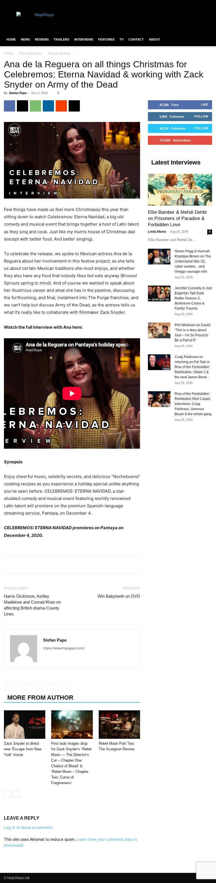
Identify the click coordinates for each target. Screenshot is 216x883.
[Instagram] (189, 4)
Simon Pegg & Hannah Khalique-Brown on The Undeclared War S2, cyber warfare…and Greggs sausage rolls (193, 261)
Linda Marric (157, 231)
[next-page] (16, 794)
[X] (198, 4)
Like (204, 104)
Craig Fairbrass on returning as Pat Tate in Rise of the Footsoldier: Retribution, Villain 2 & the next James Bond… (192, 367)
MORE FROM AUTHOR (40, 697)
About (154, 39)
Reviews (42, 39)
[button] (205, 39)
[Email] (74, 106)
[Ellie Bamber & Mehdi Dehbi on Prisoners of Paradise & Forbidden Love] (180, 190)
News (25, 39)
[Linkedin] (48, 106)
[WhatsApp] (35, 106)
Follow (201, 116)
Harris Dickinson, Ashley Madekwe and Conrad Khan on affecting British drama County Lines (32, 605)
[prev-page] (7, 794)
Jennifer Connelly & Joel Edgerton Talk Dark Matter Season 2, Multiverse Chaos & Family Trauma (193, 298)
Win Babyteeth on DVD (119, 596)
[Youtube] (208, 4)
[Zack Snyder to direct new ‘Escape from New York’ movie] (24, 724)
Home (11, 39)
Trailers (61, 39)
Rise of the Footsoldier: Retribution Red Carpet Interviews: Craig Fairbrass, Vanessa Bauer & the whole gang (193, 404)
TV (121, 39)
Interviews (83, 39)
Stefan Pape (18, 93)
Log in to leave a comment (28, 827)
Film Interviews (30, 53)
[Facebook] (180, 4)
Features (106, 39)
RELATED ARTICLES (37, 687)
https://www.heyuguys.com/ (64, 648)
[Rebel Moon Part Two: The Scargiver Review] (119, 724)
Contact (136, 39)
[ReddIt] (61, 106)
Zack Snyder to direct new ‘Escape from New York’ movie (22, 749)
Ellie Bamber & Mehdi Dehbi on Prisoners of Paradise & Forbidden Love (177, 218)
